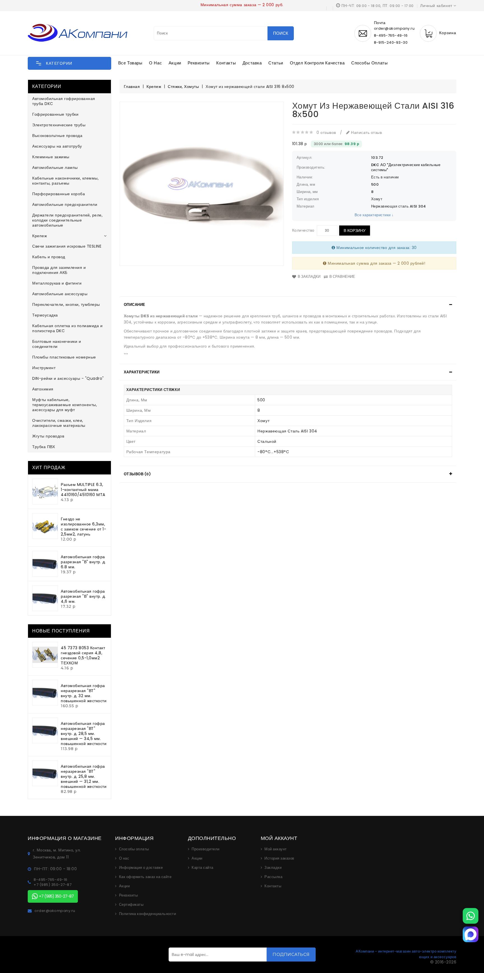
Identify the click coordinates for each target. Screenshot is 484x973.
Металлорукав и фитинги (57, 283)
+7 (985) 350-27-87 (52, 884)
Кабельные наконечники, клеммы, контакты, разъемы (65, 180)
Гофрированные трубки (55, 114)
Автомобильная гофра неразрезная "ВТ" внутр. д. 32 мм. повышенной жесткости (83, 693)
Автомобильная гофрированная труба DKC (63, 101)
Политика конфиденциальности (147, 913)
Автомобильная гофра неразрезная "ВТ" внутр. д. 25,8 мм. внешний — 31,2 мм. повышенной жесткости (83, 776)
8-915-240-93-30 (391, 42)
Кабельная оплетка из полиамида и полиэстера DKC (67, 328)
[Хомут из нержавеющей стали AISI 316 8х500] (202, 184)
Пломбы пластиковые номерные (64, 357)
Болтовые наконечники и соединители (56, 344)
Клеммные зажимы (50, 157)
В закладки (309, 276)
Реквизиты (199, 63)
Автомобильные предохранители (64, 204)
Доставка (252, 63)
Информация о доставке (141, 867)
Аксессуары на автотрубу (57, 146)
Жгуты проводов (48, 436)
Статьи (275, 63)
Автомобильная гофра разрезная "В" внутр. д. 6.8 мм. (83, 562)
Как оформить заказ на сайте (145, 876)
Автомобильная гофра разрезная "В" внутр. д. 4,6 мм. (83, 596)
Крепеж (39, 236)
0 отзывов (326, 132)
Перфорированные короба (58, 194)
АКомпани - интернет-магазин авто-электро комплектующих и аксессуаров (406, 954)
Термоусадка (45, 315)
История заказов (279, 858)
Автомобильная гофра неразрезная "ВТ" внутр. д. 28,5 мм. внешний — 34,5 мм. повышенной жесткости (83, 733)
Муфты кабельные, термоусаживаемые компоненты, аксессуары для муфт (64, 405)
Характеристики (142, 372)
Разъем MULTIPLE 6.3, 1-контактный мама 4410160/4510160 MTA (83, 489)
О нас (155, 63)
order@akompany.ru (54, 910)
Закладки (272, 867)
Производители (206, 849)
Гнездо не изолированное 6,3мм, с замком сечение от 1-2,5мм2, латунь (83, 526)
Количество (303, 230)
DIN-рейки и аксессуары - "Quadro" (68, 378)
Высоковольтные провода (57, 135)
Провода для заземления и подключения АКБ (59, 270)
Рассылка (273, 876)
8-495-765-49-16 (391, 35)
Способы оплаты (369, 63)
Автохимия (42, 389)
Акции (175, 63)
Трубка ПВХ (43, 447)
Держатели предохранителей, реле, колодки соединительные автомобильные (67, 220)
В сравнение (342, 276)
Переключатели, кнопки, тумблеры (66, 304)
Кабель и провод (48, 257)
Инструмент (43, 368)
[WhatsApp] (470, 916)
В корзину (355, 230)
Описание (134, 304)
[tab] (288, 305)
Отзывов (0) (137, 474)
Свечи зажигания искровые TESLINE (66, 246)
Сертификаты (131, 904)
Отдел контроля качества (317, 63)
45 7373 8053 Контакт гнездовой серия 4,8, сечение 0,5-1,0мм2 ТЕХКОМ (83, 655)
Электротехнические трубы (58, 125)
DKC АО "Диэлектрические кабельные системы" (406, 167)
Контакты (226, 63)
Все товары (130, 63)
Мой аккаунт (275, 849)
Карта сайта (202, 867)
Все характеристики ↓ (374, 215)
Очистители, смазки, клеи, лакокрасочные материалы (58, 423)
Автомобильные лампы (55, 167)
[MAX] (470, 934)
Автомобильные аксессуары (59, 294)
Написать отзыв (366, 132)
